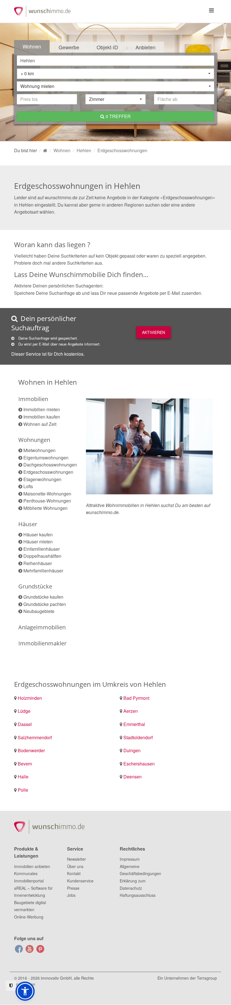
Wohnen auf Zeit (39, 424)
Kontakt (74, 873)
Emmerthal (134, 724)
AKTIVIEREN (153, 332)
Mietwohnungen (39, 450)
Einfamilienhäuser (41, 549)
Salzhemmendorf (35, 737)
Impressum (130, 859)
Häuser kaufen (38, 534)
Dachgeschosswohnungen (50, 464)
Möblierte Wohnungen (45, 508)
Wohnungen (34, 440)
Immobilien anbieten (32, 866)
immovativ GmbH (56, 978)
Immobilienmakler (42, 643)
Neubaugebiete (38, 611)
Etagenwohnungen (42, 479)
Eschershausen (139, 763)
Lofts (28, 486)
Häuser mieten (38, 541)
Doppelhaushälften (42, 556)
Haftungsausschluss (138, 895)
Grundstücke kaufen (43, 597)
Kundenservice (80, 881)
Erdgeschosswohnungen (48, 472)
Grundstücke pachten (44, 604)
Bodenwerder (31, 750)
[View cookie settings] (11, 985)
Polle (23, 790)
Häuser (27, 524)
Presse (73, 888)
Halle (23, 776)
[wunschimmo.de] (45, 150)
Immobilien (33, 399)
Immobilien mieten (41, 409)
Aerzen (130, 711)
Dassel (25, 724)
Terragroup (207, 978)
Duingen (132, 750)
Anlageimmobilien (42, 627)
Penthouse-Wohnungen (47, 500)
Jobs (71, 895)
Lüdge (24, 711)
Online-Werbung (28, 917)
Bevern (25, 763)
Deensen (132, 776)
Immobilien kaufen (41, 416)
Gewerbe (69, 47)
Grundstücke (35, 586)
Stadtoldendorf (138, 737)
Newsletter (76, 859)
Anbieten (146, 47)
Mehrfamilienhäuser (43, 570)
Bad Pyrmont (136, 698)
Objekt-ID (107, 47)
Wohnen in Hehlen (47, 382)
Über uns (75, 866)
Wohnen (32, 46)
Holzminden (30, 698)
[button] (25, 991)
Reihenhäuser (37, 563)
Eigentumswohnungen (45, 457)
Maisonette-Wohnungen (47, 493)
